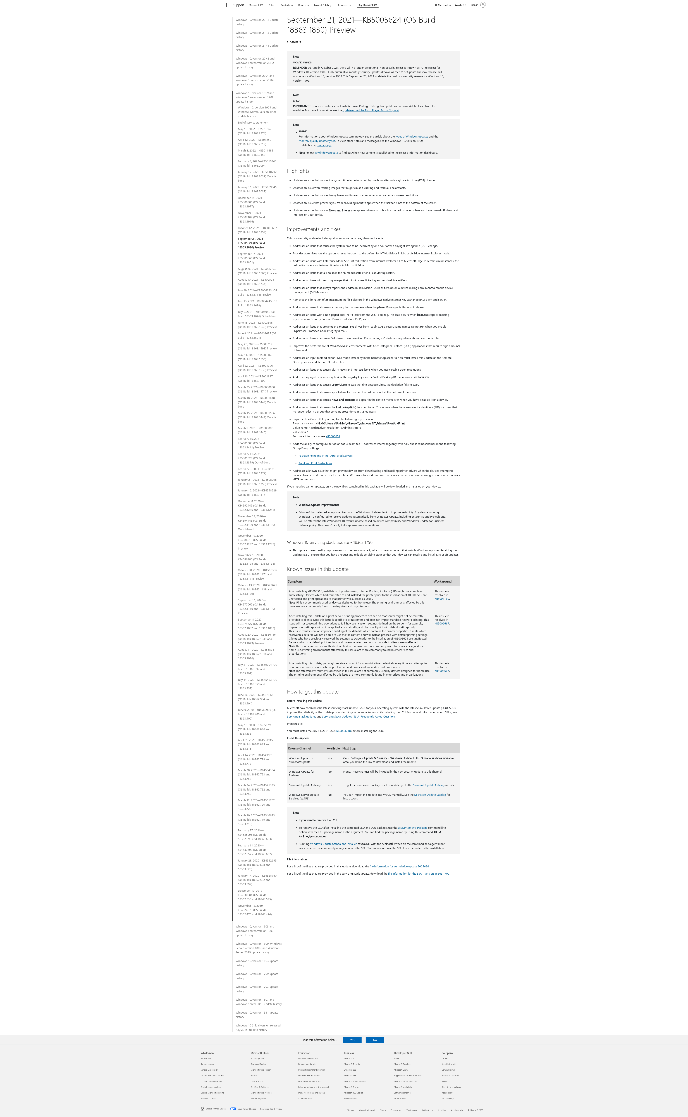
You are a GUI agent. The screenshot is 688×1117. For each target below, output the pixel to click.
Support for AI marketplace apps (408, 1075)
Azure (396, 1058)
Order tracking (257, 1081)
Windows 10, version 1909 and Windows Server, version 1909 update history (255, 97)
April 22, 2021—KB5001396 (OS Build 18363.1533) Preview (257, 368)
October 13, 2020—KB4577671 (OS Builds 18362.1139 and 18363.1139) (257, 589)
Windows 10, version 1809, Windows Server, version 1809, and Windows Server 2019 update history (259, 948)
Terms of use (396, 1110)
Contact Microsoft (367, 1110)
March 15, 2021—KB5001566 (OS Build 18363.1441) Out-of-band (257, 417)
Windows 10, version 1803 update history (257, 963)
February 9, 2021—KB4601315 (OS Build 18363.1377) (257, 471)
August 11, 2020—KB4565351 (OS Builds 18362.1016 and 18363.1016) (257, 654)
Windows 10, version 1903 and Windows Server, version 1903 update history (255, 930)
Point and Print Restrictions (315, 463)
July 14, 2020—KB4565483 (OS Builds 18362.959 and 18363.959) (257, 684)
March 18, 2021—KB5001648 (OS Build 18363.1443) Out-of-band (257, 402)
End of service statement (253, 122)
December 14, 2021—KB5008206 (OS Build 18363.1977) (251, 202)
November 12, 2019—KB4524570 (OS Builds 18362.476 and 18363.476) (255, 910)
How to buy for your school (309, 1081)
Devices (302, 4)
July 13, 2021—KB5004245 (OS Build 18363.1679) (257, 303)
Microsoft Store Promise (261, 1092)
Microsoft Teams (351, 1087)
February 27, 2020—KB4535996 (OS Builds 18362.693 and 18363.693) (255, 834)
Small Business (350, 1098)
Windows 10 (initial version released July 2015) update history (258, 1027)
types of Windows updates (411, 136)
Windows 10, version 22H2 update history (257, 22)
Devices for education (307, 1064)
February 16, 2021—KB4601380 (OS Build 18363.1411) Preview (251, 443)
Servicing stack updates (301, 716)
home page (324, 145)
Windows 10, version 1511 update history (257, 1014)
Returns (254, 1075)
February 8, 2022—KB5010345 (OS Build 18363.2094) (257, 163)
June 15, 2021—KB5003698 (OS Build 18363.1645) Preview (257, 325)
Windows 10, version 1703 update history (257, 989)
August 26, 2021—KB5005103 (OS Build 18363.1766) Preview (257, 271)
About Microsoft (449, 1064)
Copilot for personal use (211, 1087)
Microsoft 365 (256, 4)
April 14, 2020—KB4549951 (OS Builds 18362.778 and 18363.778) (255, 759)
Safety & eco (427, 1110)
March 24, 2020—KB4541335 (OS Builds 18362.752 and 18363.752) (256, 789)
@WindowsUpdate (326, 152)
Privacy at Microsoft (450, 1075)
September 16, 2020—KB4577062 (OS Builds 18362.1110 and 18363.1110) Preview (256, 606)
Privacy (383, 1110)
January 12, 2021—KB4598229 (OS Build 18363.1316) (257, 492)
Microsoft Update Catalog (429, 785)
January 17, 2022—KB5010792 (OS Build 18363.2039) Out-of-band (257, 176)
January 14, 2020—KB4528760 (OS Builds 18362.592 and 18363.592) (257, 880)
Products (285, 4)
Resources (343, 4)
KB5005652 (333, 436)
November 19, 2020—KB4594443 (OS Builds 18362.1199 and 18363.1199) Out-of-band (256, 522)
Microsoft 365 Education (308, 1075)
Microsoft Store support (261, 1069)
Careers (445, 1058)
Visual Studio (399, 1098)
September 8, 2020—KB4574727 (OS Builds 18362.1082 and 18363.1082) (256, 623)
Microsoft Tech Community (405, 1081)
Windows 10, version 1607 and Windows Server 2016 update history (259, 1002)
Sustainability (447, 1098)
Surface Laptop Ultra (210, 1069)
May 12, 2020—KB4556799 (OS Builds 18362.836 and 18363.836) (255, 729)
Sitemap (350, 1110)
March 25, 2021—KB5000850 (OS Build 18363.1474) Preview (257, 389)
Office (272, 4)
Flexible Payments (258, 1098)
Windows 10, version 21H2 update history (257, 35)
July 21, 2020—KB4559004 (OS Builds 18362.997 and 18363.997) (257, 669)
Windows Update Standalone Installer (333, 844)
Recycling (442, 1110)
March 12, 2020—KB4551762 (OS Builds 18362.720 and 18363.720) (256, 804)
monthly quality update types (317, 141)
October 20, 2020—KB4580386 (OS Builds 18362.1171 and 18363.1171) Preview (257, 574)
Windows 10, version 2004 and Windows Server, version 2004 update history (255, 80)
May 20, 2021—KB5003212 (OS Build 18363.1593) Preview (257, 346)
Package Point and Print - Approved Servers (325, 455)
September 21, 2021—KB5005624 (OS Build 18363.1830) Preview (252, 243)
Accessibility (447, 1092)
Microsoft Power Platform (355, 1081)
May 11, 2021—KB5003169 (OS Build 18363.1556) (255, 357)
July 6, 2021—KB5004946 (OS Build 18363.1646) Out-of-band (257, 314)
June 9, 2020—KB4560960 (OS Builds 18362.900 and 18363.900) (257, 714)
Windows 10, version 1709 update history (257, 976)
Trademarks (412, 1110)
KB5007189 (442, 598)
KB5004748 (343, 731)
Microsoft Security (352, 1064)
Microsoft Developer (403, 1064)
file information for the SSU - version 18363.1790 (419, 873)
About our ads (457, 1110)
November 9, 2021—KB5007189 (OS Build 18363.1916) (251, 217)
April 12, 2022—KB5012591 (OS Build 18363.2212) (255, 142)
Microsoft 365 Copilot (353, 1092)
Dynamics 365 (350, 1069)
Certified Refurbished (260, 1087)
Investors (446, 1081)
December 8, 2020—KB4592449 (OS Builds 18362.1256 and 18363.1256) (256, 505)
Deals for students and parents (311, 1092)
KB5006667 (442, 623)
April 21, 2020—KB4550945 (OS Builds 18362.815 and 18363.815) (255, 744)
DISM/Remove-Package (412, 827)
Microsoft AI (349, 1058)
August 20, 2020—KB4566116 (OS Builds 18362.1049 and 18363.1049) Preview (257, 639)
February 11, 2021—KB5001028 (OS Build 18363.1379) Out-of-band (254, 458)
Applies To (295, 41)
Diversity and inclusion (451, 1087)
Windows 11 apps (208, 1098)
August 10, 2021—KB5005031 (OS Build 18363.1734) (257, 282)
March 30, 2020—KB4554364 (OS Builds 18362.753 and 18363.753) (256, 774)
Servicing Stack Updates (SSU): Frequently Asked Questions (359, 716)
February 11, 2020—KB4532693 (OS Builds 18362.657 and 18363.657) (255, 849)
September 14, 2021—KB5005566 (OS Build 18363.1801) (252, 258)
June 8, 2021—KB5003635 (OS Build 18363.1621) (257, 335)
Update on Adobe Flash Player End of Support (371, 110)
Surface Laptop (207, 1064)
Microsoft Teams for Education (311, 1069)
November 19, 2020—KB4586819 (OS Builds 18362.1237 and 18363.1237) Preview (256, 542)
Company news (448, 1069)
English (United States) (216, 1108)
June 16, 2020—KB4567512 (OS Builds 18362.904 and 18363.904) (255, 699)
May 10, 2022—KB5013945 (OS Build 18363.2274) (255, 131)
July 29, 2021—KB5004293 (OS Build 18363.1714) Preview (257, 292)
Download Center (258, 1064)
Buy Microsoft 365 (368, 4)
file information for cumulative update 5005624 (399, 866)
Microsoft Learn (401, 1069)
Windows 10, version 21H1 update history (257, 48)
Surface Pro (206, 1058)
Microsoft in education (308, 1058)
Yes (352, 1040)
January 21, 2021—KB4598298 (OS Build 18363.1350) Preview (257, 482)
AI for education (305, 1098)
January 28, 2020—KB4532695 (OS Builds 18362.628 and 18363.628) (257, 864)
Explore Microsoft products (212, 1092)
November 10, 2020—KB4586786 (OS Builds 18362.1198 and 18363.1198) (256, 559)
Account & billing (322, 4)
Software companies (403, 1092)
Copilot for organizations (211, 1081)
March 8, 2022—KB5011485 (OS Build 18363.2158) (255, 152)
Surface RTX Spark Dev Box (212, 1075)
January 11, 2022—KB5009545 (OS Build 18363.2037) (257, 189)
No (375, 1040)
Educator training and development (313, 1087)
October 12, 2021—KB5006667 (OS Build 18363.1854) (257, 230)
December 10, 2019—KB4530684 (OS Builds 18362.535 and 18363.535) (255, 895)
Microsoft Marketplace (404, 1087)
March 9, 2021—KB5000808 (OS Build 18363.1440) (255, 430)
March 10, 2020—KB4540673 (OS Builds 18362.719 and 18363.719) (256, 819)
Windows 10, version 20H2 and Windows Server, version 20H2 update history (255, 62)
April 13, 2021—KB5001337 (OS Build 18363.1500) (255, 378)
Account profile (257, 1058)
